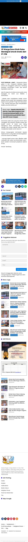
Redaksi (3, 483)
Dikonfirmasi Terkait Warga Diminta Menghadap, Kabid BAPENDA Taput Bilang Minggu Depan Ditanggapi (21, 232)
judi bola (21, 541)
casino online (11, 541)
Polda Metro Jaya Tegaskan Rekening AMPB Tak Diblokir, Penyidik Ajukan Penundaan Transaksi (20, 217)
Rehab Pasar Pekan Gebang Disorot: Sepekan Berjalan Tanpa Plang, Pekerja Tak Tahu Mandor (7, 217)
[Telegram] (22, 186)
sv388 (15, 541)
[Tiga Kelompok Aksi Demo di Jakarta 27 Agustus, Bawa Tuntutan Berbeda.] (21, 196)
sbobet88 (18, 541)
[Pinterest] (8, 519)
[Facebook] (16, 186)
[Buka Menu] (23, 28)
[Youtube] (14, 519)
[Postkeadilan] (9, 28)
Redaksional (10, 524)
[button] (20, 28)
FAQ (2, 528)
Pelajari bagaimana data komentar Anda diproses (13, 275)
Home (3, 524)
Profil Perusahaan (6, 526)
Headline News (5, 46)
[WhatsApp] (25, 186)
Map (7, 528)
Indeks (3, 481)
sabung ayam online (5, 540)
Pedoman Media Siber (7, 493)
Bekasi (3, 227)
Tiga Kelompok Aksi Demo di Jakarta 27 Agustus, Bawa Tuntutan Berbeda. (20, 203)
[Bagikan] (25, 57)
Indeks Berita (4, 485)
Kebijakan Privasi (5, 490)
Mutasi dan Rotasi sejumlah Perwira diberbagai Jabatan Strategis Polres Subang (7, 203)
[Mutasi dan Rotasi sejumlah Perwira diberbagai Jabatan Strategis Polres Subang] (7, 196)
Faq (2, 495)
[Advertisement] (14, 163)
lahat (11, 46)
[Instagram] (11, 519)
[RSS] (17, 519)
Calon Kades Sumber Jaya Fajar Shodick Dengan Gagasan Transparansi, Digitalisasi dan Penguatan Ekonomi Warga (7, 232)
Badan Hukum (5, 488)
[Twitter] (19, 186)
